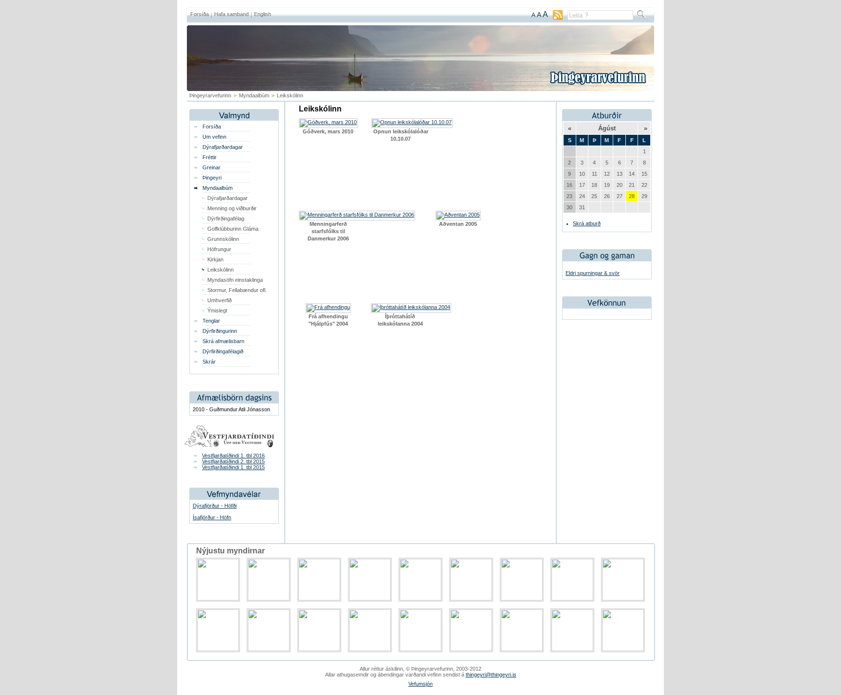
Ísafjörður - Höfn (212, 517)
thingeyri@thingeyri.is (491, 674)
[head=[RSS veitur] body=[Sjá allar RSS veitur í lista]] (558, 18)
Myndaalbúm (217, 188)
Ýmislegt (217, 310)
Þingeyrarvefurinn (210, 95)
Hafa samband (231, 14)
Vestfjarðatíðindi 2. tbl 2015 (233, 461)
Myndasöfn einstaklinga (235, 280)
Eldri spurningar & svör (593, 273)
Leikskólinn (220, 270)
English (262, 14)
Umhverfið (219, 300)
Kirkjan (215, 259)
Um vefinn (214, 137)
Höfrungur (219, 249)
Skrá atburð (587, 223)
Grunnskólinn (223, 239)
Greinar (211, 167)
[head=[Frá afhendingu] (328, 307)
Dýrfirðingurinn (219, 331)
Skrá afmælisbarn (223, 341)
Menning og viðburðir (231, 208)
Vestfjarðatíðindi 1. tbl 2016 (233, 455)
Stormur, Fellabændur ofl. (237, 290)
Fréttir (209, 157)
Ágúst (607, 128)
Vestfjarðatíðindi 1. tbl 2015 (233, 467)
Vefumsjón (420, 684)
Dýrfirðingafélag (225, 218)
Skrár (209, 362)
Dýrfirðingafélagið (222, 351)
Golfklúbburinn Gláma (232, 229)
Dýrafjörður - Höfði (215, 506)
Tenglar (211, 321)
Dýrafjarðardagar (222, 147)
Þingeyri (211, 178)
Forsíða (199, 14)
